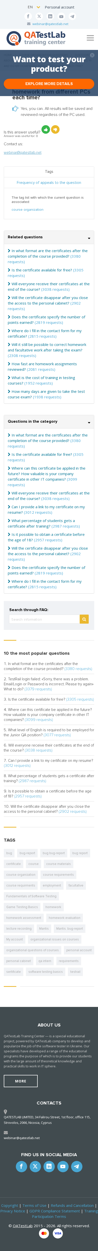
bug (9, 853)
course (33, 864)
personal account (79, 950)
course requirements (58, 875)
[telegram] (72, 16)
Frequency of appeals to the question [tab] (49, 182)
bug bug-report (54, 853)
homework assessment (23, 918)
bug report (80, 853)
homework (53, 907)
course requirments (20, 886)
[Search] (84, 619)
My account (14, 939)
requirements (69, 961)
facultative (76, 886)
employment (52, 886)
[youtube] (61, 16)
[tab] (49, 237)
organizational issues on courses (54, 939)
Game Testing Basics (22, 907)
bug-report (27, 853)
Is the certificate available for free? (42, 269)
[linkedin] (50, 16)
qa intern (44, 961)
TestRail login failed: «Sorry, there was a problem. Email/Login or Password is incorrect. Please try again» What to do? (48, 684)
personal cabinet (18, 961)
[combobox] (34, 7)
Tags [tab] (49, 171)
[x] (39, 16)
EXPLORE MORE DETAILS (49, 83)
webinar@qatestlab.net (50, 24)
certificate (13, 864)
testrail (75, 972)
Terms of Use (34, 1205)
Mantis (44, 929)
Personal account (59, 7)
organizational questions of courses (32, 950)
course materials (58, 864)
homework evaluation (64, 918)
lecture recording (19, 929)
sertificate (13, 972)
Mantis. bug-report (69, 929)
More (20, 1081)
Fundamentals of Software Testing (31, 896)
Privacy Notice (12, 1210)
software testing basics (45, 972)
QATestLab (23, 1225)
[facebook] (28, 16)
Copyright (9, 1205)
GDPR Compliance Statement (54, 1210)
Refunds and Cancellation (72, 1205)
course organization (27, 209)
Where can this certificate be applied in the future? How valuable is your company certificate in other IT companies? (46, 474)
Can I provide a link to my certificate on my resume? (50, 760)
